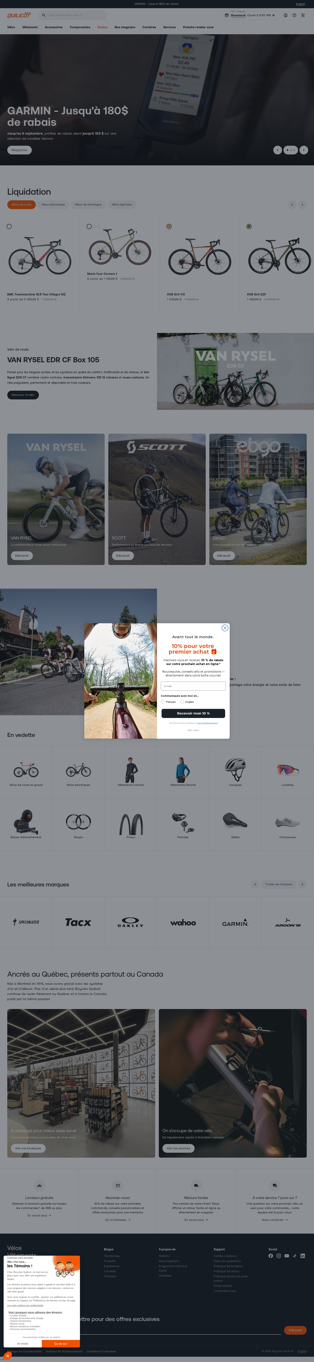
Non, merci (193, 730)
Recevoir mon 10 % (193, 713)
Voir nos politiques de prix (207, 723)
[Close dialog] (225, 628)
